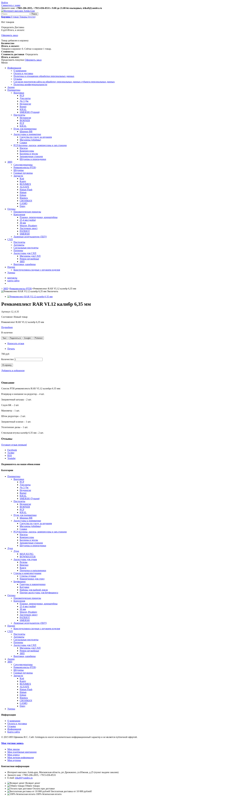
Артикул (6, 311)
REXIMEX (25, 184)
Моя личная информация (20, 757)
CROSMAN (26, 200)
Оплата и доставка (23, 73)
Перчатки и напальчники (33, 570)
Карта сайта (13, 732)
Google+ (28, 338)
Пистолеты (19, 115)
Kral (22, 178)
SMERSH (25, 234)
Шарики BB (26, 131)
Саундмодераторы (23, 164)
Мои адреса (13, 754)
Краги (23, 567)
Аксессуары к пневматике (27, 134)
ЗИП (9, 162)
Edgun (23, 195)
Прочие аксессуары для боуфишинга (39, 592)
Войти (4, 2)
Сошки (23, 142)
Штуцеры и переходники (33, 159)
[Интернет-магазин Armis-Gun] (18, 11)
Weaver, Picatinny (28, 225)
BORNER (25, 120)
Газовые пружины (23, 173)
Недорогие (25, 104)
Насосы (24, 148)
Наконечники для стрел (32, 578)
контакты (12, 278)
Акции (11, 87)
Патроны (18, 250)
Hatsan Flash (26, 189)
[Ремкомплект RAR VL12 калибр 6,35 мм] (30, 296)
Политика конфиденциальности (30, 84)
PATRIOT (25, 231)
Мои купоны (14, 760)
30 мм (23, 222)
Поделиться (15, 338)
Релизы (23, 562)
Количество (7, 359)
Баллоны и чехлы (29, 153)
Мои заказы (13, 749)
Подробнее (7, 327)
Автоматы (19, 245)
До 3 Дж (24, 101)
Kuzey (23, 181)
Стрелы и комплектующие (27, 573)
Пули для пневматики (25, 128)
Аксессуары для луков (25, 559)
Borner (23, 106)
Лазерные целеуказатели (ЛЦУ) (30, 236)
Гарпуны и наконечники (33, 584)
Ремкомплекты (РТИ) (25, 167)
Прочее (11, 267)
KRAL (23, 109)
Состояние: (7, 317)
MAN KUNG (27, 554)
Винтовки (19, 92)
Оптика (11, 209)
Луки (10, 548)
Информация (14, 68)
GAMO (23, 203)
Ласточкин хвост (29, 228)
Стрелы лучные (28, 576)
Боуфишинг (20, 581)
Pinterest (39, 338)
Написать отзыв (15, 343)
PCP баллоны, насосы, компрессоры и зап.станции (40, 145)
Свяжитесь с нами (10, 5)
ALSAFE (24, 187)
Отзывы (18, 79)
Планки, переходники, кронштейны (38, 217)
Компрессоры (27, 151)
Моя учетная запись (12, 743)
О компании (20, 70)
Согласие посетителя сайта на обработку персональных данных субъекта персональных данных (64, 81)
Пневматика (13, 90)
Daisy (22, 206)
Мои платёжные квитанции (22, 752)
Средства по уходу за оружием (36, 137)
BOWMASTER (28, 556)
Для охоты (25, 98)
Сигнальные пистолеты (26, 247)
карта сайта (13, 280)
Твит (4, 338)
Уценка (11, 272)
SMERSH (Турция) (30, 112)
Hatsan (23, 192)
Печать (11, 348)
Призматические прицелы (27, 211)
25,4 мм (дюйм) (28, 220)
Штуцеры (19, 170)
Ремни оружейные (29, 258)
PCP (22, 95)
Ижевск (24, 198)
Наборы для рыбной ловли (34, 590)
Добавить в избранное (13, 370)
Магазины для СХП (30, 256)
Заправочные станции (31, 156)
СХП (10, 239)
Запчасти (18, 175)
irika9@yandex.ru (24, 777)
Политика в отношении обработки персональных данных (44, 76)
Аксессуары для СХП (25, 253)
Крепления (19, 214)
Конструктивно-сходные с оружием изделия (37, 270)
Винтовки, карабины (25, 264)
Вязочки (24, 565)
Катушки (24, 587)
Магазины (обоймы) (30, 139)
